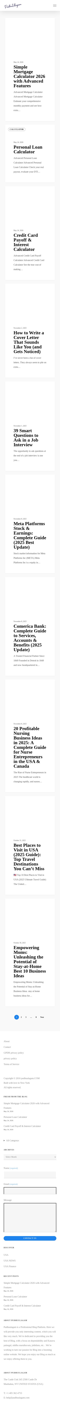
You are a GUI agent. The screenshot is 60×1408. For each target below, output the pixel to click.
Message (8, 1200)
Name (11, 1168)
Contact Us (29, 1238)
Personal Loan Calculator (15, 1117)
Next (42, 1017)
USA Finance (16, 582)
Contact (7, 1047)
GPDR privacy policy (14, 1053)
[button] (54, 5)
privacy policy (10, 1058)
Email (11, 1184)
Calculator (17, 23)
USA (6, 1255)
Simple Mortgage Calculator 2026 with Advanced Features (26, 1105)
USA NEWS (10, 1260)
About (6, 1041)
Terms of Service (11, 1064)
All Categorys (12, 1140)
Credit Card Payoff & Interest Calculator (22, 1126)
